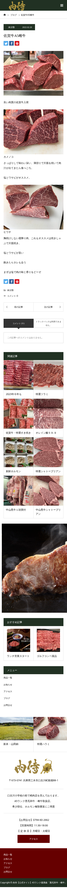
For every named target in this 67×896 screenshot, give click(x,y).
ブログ (7, 698)
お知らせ (8, 684)
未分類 (11, 27)
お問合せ (8, 705)
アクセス (8, 691)
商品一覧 (8, 677)
